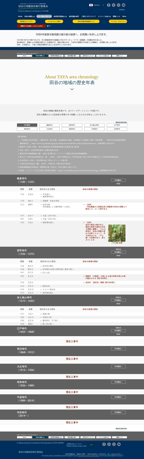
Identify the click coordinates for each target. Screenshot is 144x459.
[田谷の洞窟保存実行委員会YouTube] (123, 5)
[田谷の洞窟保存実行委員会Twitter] (113, 5)
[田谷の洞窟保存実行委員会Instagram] (118, 5)
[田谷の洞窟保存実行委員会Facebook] (108, 5)
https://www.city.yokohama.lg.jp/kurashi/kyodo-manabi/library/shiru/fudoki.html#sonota (64, 143)
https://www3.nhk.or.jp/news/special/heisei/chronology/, (78, 170)
